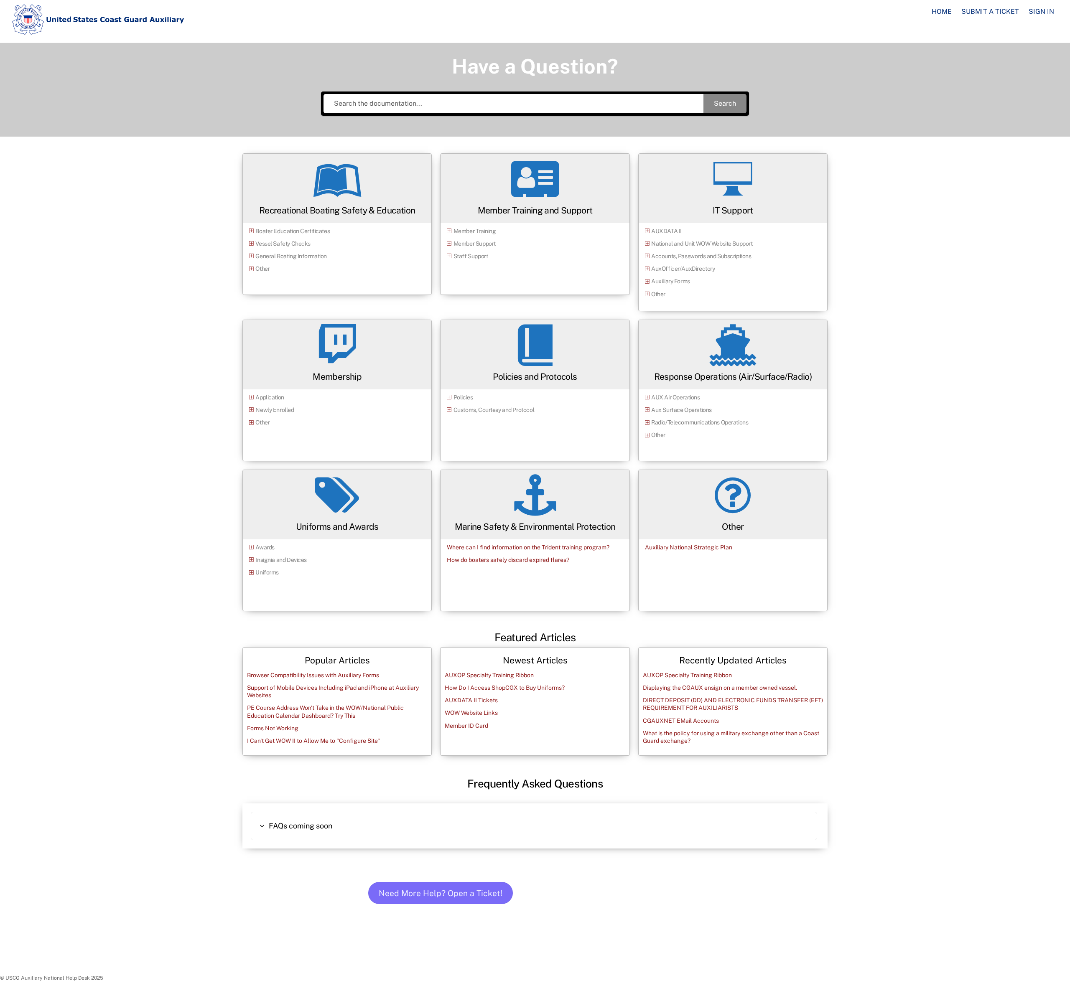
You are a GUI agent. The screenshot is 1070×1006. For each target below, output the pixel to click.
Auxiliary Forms (670, 281)
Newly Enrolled (274, 409)
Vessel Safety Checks (283, 243)
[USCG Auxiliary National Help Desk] (98, 31)
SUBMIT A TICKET (990, 11)
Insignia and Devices (281, 559)
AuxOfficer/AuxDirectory (683, 268)
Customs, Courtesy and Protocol (493, 409)
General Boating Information (291, 256)
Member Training (474, 231)
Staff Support (470, 256)
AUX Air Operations (675, 397)
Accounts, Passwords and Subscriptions (701, 256)
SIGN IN (1041, 11)
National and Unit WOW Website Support (701, 243)
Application (269, 397)
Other (262, 268)
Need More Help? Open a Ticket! (440, 893)
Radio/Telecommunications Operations (699, 422)
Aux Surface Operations (681, 409)
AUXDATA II (666, 231)
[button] (534, 826)
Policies (463, 397)
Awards (264, 547)
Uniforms (267, 572)
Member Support (474, 243)
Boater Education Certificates (292, 231)
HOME (942, 11)
